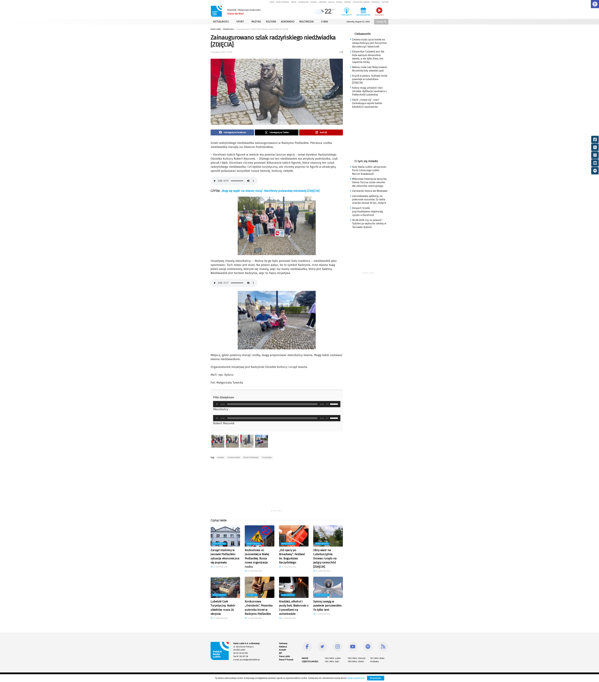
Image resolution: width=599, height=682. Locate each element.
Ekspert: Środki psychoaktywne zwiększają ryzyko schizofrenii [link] (367, 212)
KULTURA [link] (271, 21)
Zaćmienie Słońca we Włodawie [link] (369, 190)
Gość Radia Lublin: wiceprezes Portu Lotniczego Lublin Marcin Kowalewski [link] (369, 170)
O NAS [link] (324, 21)
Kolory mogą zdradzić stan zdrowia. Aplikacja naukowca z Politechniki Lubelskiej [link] (369, 91)
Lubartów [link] (322, 2)
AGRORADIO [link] (287, 21)
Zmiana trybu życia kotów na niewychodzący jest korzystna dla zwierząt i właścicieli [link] (369, 43)
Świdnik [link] (347, 2)
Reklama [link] (283, 646)
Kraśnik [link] (313, 2)
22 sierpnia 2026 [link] (220, 567)
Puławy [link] (339, 2)
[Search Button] (385, 21)
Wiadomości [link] (219, 544)
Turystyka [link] (267, 457)
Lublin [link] (271, 2)
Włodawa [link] (376, 2)
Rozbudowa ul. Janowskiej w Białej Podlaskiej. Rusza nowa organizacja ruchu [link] (257, 558)
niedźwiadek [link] (233, 457)
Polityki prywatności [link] (356, 678)
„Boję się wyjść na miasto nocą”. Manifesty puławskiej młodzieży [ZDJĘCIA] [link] (270, 191)
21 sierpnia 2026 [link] (288, 618)
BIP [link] (280, 653)
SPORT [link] (240, 21)
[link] (595, 4)
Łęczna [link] (331, 2)
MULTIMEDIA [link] (306, 21)
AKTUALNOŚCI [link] (221, 21)
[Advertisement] (277, 486)
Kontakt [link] (282, 650)
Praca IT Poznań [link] (286, 659)
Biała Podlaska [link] (282, 2)
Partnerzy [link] (283, 643)
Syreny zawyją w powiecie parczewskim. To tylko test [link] (327, 605)
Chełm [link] (294, 2)
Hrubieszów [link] (303, 2)
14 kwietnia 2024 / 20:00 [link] (221, 52)
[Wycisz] (327, 404)
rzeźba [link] (220, 457)
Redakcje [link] (252, 595)
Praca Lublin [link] (284, 656)
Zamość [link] (384, 2)
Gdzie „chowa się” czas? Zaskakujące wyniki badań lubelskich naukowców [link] (367, 103)
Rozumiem (375, 678)
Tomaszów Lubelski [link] (361, 2)
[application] (276, 404)
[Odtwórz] (217, 404)
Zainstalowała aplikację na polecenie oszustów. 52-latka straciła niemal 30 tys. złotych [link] (369, 200)
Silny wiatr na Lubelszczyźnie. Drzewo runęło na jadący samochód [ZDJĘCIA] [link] (325, 558)
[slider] (334, 404)
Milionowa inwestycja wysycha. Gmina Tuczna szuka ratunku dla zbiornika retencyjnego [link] (369, 182)
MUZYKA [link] (256, 21)
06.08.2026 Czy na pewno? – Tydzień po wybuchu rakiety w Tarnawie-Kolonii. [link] (369, 224)
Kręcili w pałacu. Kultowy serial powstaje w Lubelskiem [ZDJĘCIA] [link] (369, 79)
